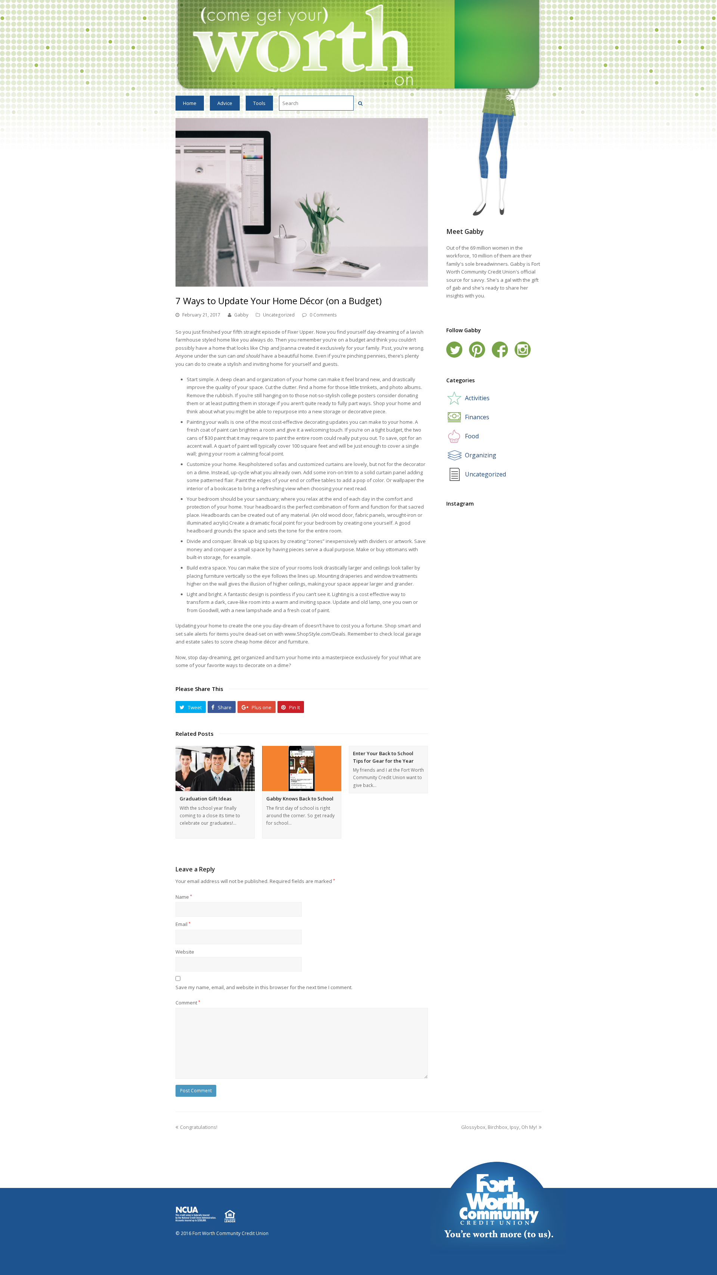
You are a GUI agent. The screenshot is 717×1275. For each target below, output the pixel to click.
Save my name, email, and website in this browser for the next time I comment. (264, 987)
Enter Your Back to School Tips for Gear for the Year (383, 757)
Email (183, 924)
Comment (188, 1002)
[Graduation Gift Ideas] (215, 768)
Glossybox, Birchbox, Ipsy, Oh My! (499, 1127)
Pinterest (477, 350)
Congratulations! (198, 1127)
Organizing (480, 455)
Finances (477, 417)
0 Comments (323, 315)
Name (184, 896)
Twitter (454, 350)
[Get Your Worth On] (358, 45)
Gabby (241, 315)
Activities (477, 398)
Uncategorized (279, 315)
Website (185, 951)
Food (472, 436)
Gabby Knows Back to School (299, 798)
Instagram (523, 350)
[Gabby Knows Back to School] (301, 768)
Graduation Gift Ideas (206, 798)
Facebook (500, 350)
